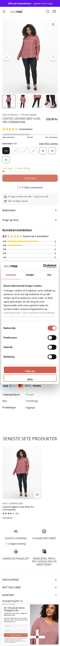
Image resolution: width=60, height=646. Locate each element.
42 (6, 159)
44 (52, 150)
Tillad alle (30, 371)
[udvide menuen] (4, 11)
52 (15, 150)
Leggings (30, 407)
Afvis (30, 379)
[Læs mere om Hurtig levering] (15, 531)
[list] (30, 57)
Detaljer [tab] (30, 274)
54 (6, 150)
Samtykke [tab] (11, 274)
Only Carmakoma (10, 114)
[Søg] (47, 11)
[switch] (52, 337)
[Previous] (7, 57)
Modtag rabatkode (15, 635)
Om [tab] (49, 274)
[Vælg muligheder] (37, 494)
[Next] (53, 57)
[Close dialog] (57, 606)
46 (43, 150)
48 (33, 150)
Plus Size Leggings (28, 114)
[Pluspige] (17, 11)
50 (24, 150)
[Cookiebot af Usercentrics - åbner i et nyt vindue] (43, 266)
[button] (54, 11)
